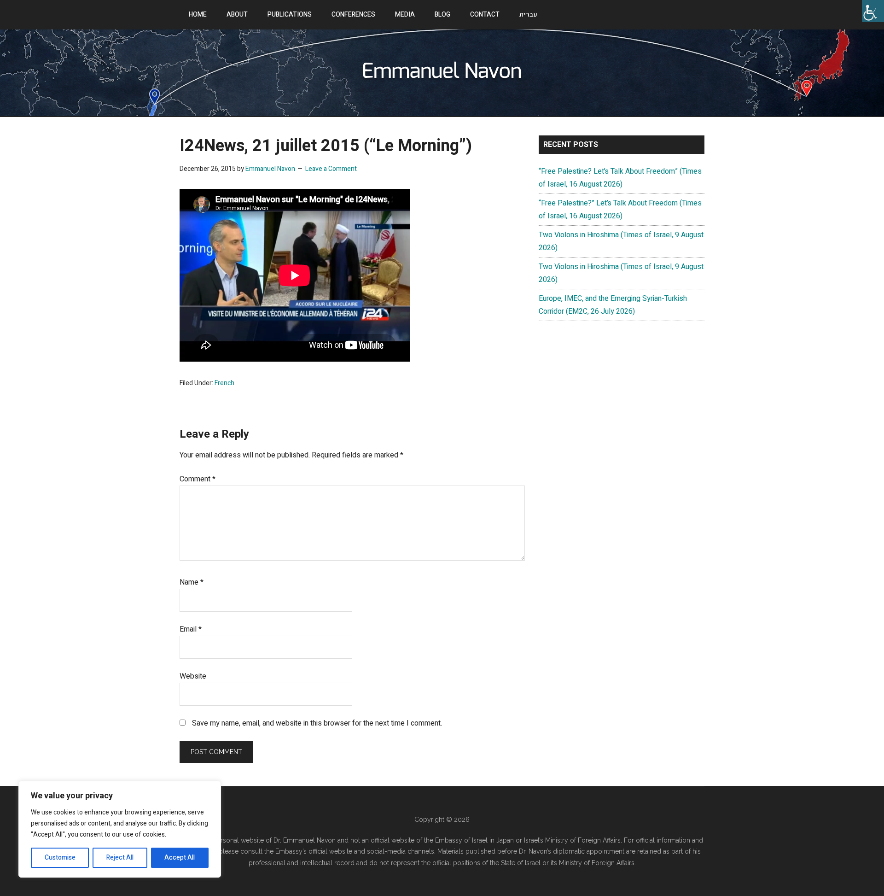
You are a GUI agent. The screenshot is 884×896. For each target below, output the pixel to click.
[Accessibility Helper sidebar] (873, 11)
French (224, 383)
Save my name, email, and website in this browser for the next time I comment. (317, 723)
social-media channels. (401, 851)
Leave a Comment (331, 169)
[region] (119, 829)
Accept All (179, 857)
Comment (197, 479)
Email (191, 629)
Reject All (120, 857)
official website (331, 851)
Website (193, 676)
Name (192, 582)
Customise (60, 857)
